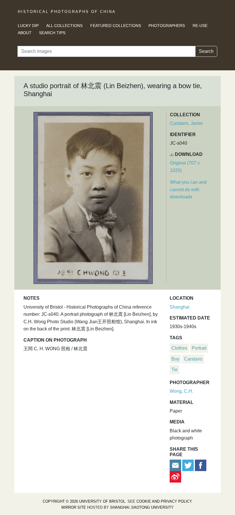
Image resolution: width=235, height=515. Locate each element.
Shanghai (179, 307)
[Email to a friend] (176, 464)
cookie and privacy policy (163, 501)
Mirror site (73, 507)
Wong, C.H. (181, 391)
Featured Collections (115, 25)
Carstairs (193, 359)
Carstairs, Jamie (186, 123)
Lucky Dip (28, 25)
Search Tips (52, 32)
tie (174, 369)
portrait (199, 348)
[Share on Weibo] (175, 476)
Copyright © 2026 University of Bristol (84, 501)
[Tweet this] (188, 464)
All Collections (64, 25)
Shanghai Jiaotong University (142, 507)
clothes (179, 348)
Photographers (166, 25)
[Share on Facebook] (200, 464)
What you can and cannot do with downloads (188, 189)
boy (175, 359)
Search (206, 51)
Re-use (200, 25)
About (25, 32)
